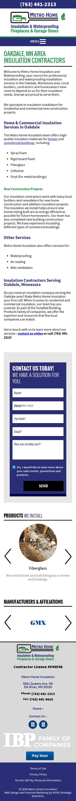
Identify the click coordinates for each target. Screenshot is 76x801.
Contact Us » (38, 716)
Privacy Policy (38, 774)
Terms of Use (38, 769)
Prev (8, 556)
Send (43, 485)
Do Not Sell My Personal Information (38, 780)
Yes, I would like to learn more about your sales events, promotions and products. (40, 471)
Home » (38, 709)
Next (68, 556)
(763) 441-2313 (38, 4)
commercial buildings (19, 143)
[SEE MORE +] (38, 543)
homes (53, 139)
